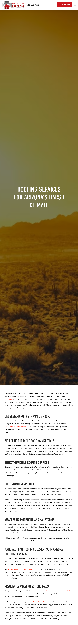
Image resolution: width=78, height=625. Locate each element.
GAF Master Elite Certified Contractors (21, 569)
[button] (74, 5)
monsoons (8, 399)
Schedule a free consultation (15, 427)
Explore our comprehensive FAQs (58, 591)
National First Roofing (40, 602)
